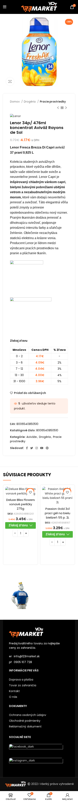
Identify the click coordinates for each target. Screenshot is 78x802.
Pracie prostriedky (53, 102)
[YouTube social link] (42, 448)
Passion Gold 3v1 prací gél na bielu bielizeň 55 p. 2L (57, 513)
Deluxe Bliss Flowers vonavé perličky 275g (20, 504)
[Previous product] (58, 108)
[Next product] (66, 108)
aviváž (60, 147)
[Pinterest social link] (47, 448)
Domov (15, 102)
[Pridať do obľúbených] (30, 492)
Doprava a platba (21, 680)
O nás (13, 697)
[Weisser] (21, 595)
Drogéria (30, 102)
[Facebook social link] (27, 448)
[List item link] (39, 662)
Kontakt (14, 691)
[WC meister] (57, 595)
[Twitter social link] (31, 448)
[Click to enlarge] (10, 81)
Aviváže (31, 437)
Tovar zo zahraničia (22, 685)
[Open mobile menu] (4, 7)
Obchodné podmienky (24, 721)
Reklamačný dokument (25, 726)
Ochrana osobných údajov (27, 715)
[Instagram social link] (36, 448)
